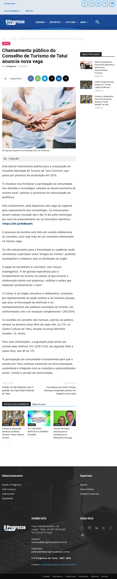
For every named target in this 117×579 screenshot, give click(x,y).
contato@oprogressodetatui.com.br (58, 564)
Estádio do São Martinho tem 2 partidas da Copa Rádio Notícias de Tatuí (18, 390)
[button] (97, 22)
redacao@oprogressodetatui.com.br (49, 542)
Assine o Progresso (11, 484)
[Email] (66, 78)
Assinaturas (58, 576)
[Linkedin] (98, 3)
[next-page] (9, 444)
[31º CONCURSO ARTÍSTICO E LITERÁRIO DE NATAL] (39, 418)
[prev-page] (4, 444)
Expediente (7, 498)
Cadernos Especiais (89, 493)
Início (4, 38)
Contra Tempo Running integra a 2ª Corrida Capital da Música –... (104, 84)
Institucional (8, 493)
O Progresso (11, 66)
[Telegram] (45, 78)
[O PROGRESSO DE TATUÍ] (15, 22)
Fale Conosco (9, 489)
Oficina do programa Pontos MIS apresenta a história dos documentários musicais (105, 67)
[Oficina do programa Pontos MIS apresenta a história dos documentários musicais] (86, 65)
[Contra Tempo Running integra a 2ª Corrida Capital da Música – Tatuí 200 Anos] (86, 85)
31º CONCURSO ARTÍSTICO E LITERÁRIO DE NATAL (38, 431)
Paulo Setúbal (87, 489)
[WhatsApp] (38, 78)
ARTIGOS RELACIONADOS (16, 404)
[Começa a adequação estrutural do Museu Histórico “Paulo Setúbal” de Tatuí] (13, 418)
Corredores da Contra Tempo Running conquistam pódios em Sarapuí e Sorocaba (60, 390)
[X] (105, 3)
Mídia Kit (95, 576)
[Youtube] (112, 3)
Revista (83, 484)
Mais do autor (39, 404)
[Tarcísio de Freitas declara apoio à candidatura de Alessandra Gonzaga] (64, 418)
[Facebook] (84, 3)
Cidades (13, 38)
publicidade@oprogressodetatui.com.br (50, 551)
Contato (46, 576)
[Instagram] (91, 3)
